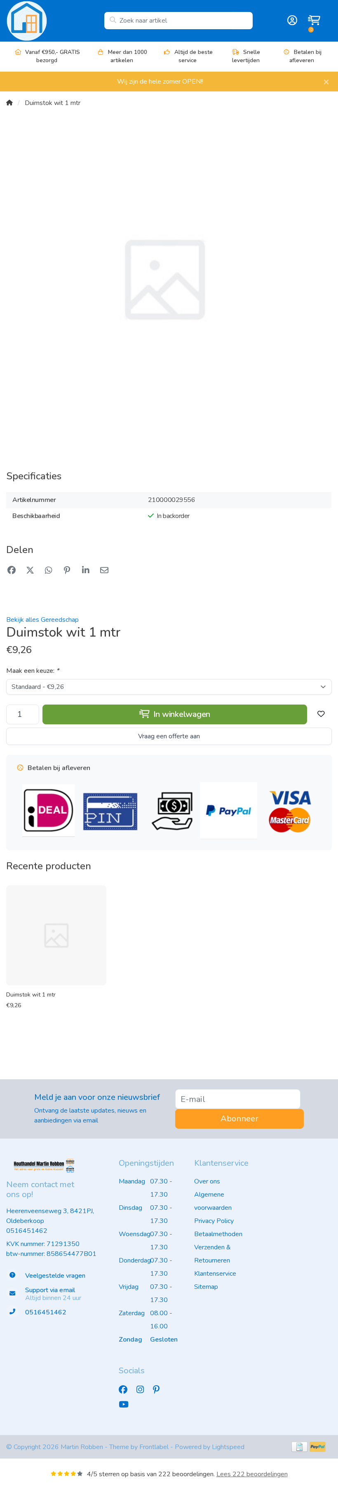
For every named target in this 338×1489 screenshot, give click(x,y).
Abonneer (239, 1118)
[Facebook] (126, 1389)
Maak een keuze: (32, 670)
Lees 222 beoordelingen (252, 1474)
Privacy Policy (214, 1220)
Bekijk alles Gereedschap (42, 619)
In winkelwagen (180, 714)
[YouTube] (127, 1404)
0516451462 (26, 1230)
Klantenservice (215, 1273)
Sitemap (206, 1286)
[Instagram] (143, 1389)
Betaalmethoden (218, 1234)
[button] (291, 20)
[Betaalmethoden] (299, 1447)
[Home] (9, 102)
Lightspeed (228, 1447)
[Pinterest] (159, 1389)
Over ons (207, 1181)
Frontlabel (154, 1447)
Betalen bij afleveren (305, 56)
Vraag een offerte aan (169, 736)
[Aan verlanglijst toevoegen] (321, 714)
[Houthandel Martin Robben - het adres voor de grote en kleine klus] (55, 20)
